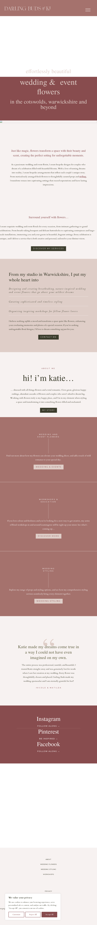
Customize (16, 914)
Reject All (33, 914)
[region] (33, 907)
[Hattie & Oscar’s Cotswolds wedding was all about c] (24, 778)
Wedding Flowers (48, 864)
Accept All (49, 914)
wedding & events (48, 467)
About (48, 859)
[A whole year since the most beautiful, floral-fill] (24, 832)
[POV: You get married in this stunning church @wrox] (72, 805)
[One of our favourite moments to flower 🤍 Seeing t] (72, 778)
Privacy (48, 891)
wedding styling (48, 601)
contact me (48, 337)
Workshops (48, 874)
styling (82, 176)
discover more (48, 536)
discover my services (48, 248)
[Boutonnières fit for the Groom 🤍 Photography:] (24, 805)
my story (48, 410)
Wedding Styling (48, 869)
